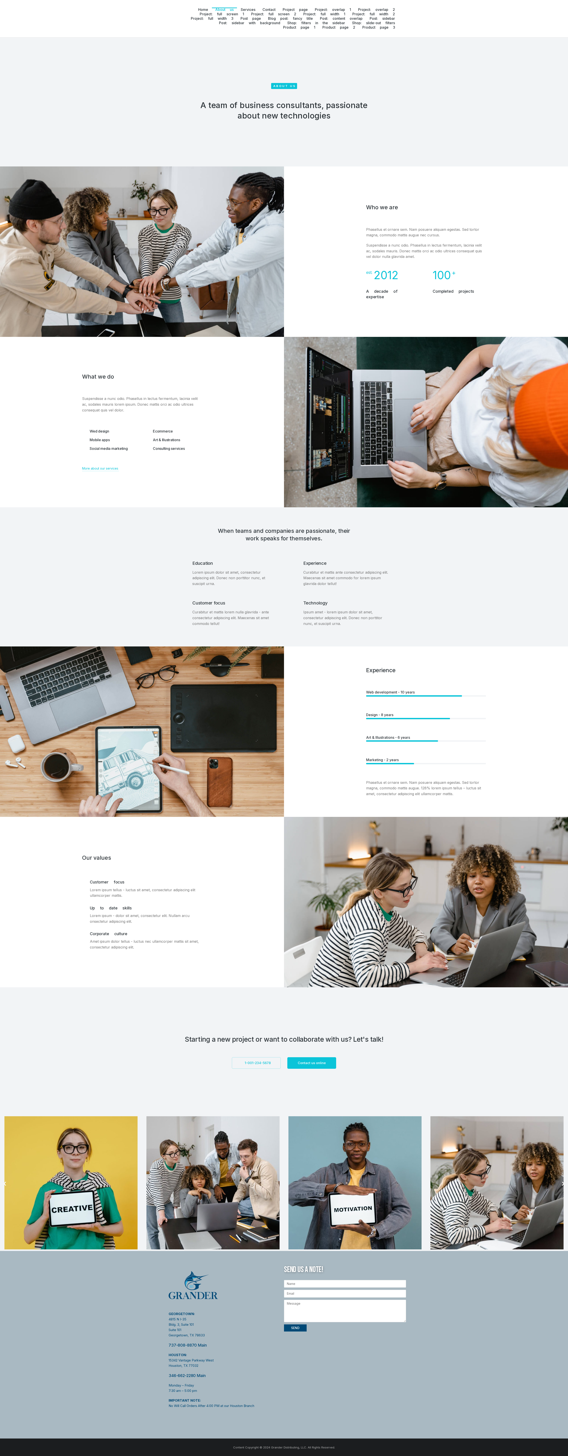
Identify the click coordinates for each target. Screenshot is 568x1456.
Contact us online (312, 1063)
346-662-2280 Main (187, 1375)
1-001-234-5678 (258, 1063)
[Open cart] (420, 19)
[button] (5, 1183)
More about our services (100, 468)
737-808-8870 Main (188, 1345)
